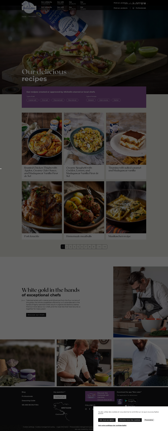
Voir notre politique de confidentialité (112, 425)
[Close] (1, 168)
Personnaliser (149, 420)
